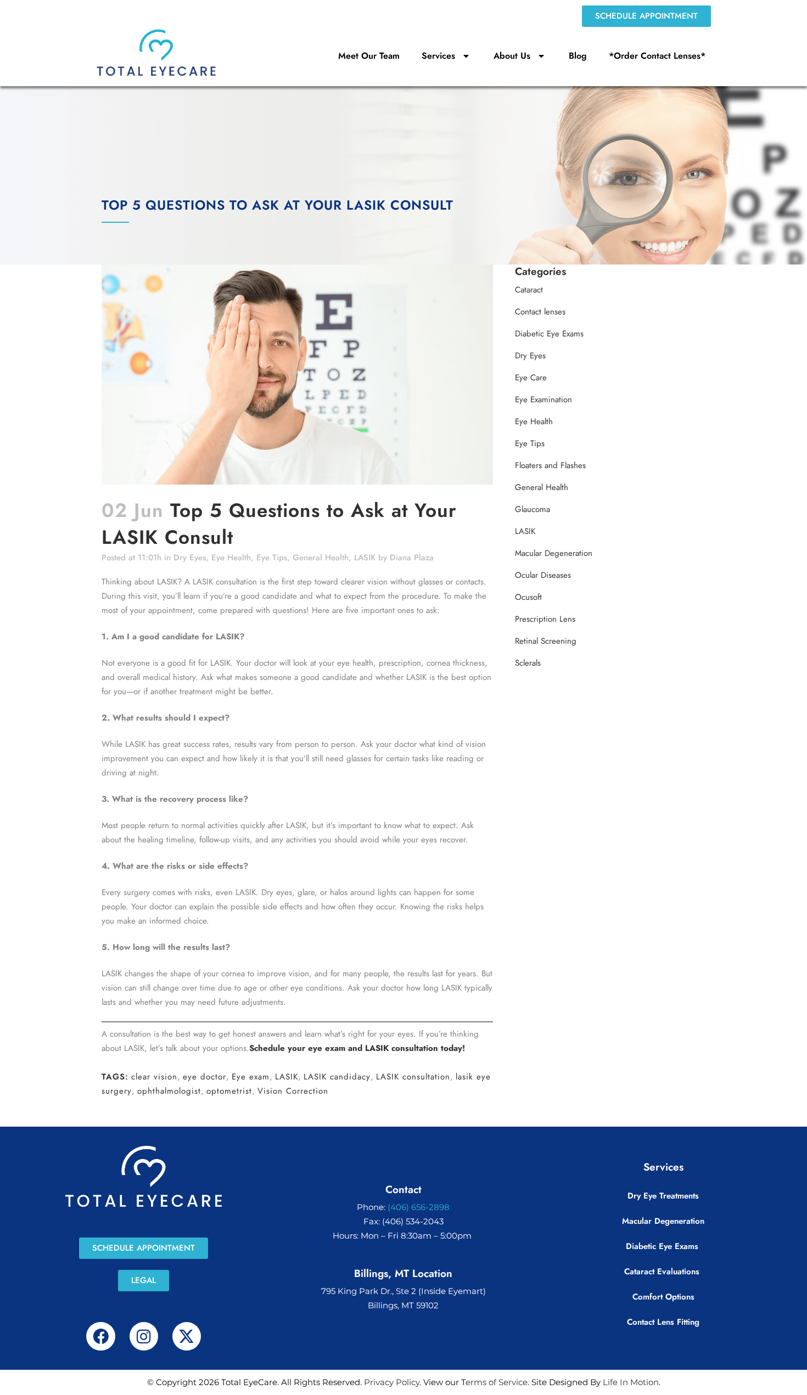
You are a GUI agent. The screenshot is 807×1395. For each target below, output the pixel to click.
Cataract (529, 290)
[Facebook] (100, 1336)
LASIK (365, 558)
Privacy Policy (391, 1382)
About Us (512, 55)
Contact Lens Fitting (663, 1322)
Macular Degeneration (553, 553)
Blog (578, 55)
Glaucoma (532, 509)
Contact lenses (540, 312)
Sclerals (528, 663)
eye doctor (204, 1077)
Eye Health (231, 558)
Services (438, 55)
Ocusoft (528, 597)
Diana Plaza (412, 558)
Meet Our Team (369, 55)
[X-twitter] (186, 1336)
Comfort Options (663, 1297)
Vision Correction (292, 1091)
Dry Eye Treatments (663, 1196)
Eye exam (251, 1077)
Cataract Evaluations (663, 1271)
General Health (321, 558)
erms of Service (497, 1382)
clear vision (154, 1077)
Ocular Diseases (543, 575)
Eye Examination (543, 399)
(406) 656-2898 (419, 1207)
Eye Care (531, 378)
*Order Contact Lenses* (657, 55)
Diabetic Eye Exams (549, 334)
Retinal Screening (545, 641)
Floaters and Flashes (550, 465)
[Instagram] (144, 1336)
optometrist (229, 1091)
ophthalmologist (169, 1091)
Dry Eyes (189, 558)
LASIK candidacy (337, 1077)
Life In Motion (631, 1382)
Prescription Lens (545, 619)
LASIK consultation (413, 1077)
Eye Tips (271, 558)
